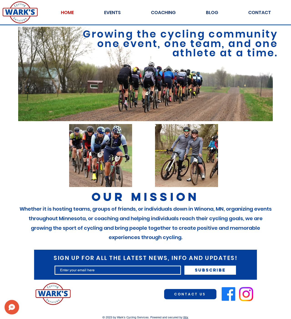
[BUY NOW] (100, 155)
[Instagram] (246, 294)
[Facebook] (228, 294)
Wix (185, 317)
